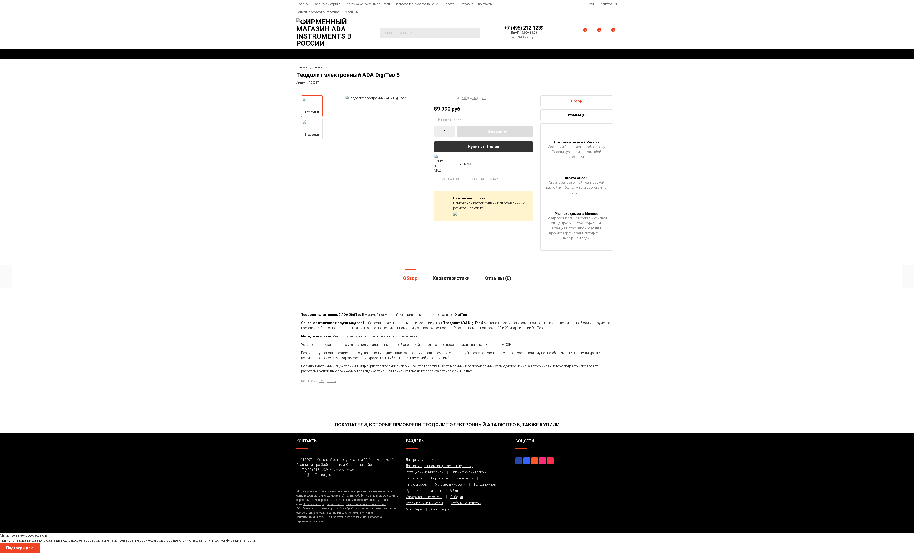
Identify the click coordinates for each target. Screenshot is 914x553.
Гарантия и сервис (326, 4)
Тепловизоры (416, 484)
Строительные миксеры (424, 503)
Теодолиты (327, 381)
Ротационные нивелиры (425, 472)
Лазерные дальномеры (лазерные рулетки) (439, 466)
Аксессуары (439, 509)
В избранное (449, 179)
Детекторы (465, 478)
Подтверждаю (20, 548)
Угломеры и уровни (450, 484)
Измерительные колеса (424, 497)
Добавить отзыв (474, 97)
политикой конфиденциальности (229, 540)
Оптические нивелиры (469, 472)
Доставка (466, 4)
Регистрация (608, 4)
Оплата (449, 4)
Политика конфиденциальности (367, 4)
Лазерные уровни (419, 460)
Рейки (453, 491)
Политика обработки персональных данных (327, 12)
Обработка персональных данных (318, 508)
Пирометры (440, 478)
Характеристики (451, 278)
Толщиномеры (484, 484)
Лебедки (456, 497)
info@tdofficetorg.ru (524, 37)
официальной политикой (343, 495)
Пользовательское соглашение (417, 4)
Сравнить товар (484, 179)
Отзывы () (576, 115)
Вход (590, 4)
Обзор (576, 101)
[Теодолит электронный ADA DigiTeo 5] (376, 98)
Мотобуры (414, 509)
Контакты (485, 4)
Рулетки (412, 491)
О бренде (302, 4)
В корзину (497, 131)
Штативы (433, 491)
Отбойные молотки (466, 503)
